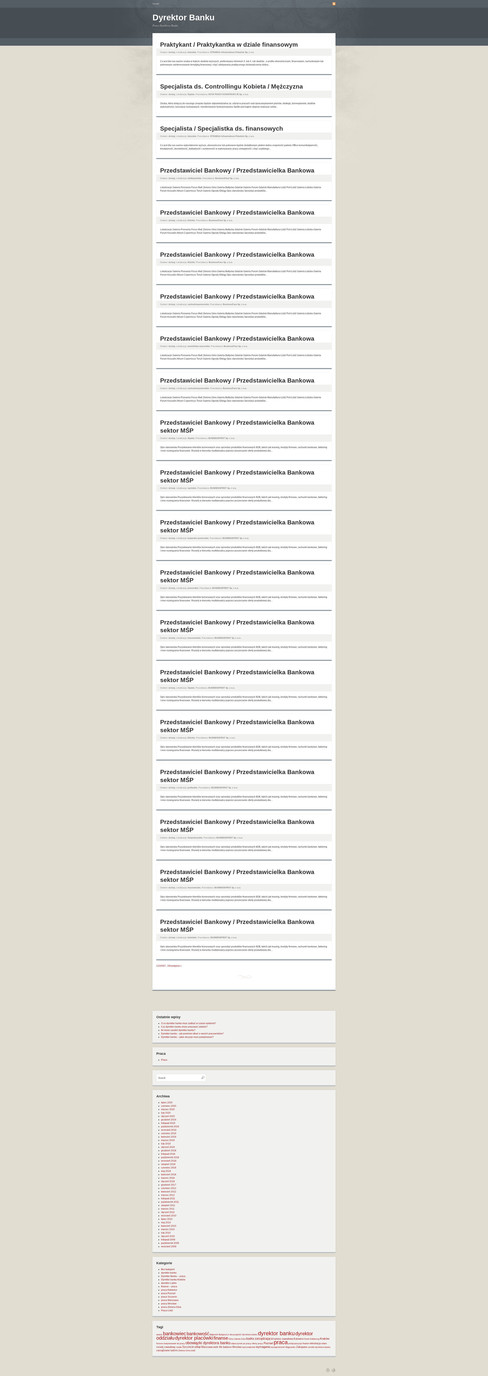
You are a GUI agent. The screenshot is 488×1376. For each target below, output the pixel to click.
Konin (306, 1339)
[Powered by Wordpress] (328, 1370)
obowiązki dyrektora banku (207, 1343)
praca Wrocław (169, 1303)
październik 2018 (170, 1157)
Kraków (324, 1338)
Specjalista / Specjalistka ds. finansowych (221, 128)
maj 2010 (166, 1222)
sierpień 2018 (168, 1164)
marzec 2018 (168, 1178)
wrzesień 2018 (168, 1160)
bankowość (198, 1333)
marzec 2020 (168, 1109)
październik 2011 (170, 1202)
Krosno (159, 1343)
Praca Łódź (167, 1310)
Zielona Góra (184, 1350)
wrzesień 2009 (168, 1246)
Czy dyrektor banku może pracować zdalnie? (184, 1026)
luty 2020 (166, 1113)
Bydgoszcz (224, 1334)
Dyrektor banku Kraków (173, 1279)
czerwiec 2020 (168, 1106)
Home (156, 4)
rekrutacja (315, 1343)
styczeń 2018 (168, 1181)
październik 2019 (170, 1126)
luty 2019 (166, 1143)
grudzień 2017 (168, 1184)
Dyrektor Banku (183, 17)
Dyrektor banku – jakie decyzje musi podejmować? (187, 1037)
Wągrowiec (290, 1347)
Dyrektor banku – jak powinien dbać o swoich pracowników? (192, 1033)
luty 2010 (166, 1232)
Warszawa (207, 1347)
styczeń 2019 (168, 1147)
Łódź (193, 1350)
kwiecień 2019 (168, 1136)
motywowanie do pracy (174, 1343)
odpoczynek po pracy (241, 1343)
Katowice (299, 1338)
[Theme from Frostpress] (334, 1370)
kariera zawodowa (283, 1338)
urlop (197, 1346)
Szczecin (188, 1346)
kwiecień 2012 (168, 1191)
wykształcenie (248, 1347)
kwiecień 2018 (168, 1174)
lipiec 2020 (167, 1102)
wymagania (263, 1346)
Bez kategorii (168, 1269)
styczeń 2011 (168, 1212)
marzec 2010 (168, 1229)
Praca (164, 1060)
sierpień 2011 (168, 1205)
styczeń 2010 (168, 1236)
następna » (176, 965)
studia (179, 1347)
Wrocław (237, 1347)
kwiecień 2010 (168, 1226)
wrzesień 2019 (168, 1130)
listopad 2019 (168, 1123)
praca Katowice (169, 1290)
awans (159, 1334)
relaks (324, 1343)
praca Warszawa (169, 1300)
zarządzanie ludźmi (167, 1350)
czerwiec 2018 (168, 1167)
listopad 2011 (168, 1198)
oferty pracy (257, 1343)
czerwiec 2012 (168, 1188)
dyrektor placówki (194, 1338)
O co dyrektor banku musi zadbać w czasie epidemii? (188, 1023)
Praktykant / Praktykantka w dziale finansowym (229, 44)
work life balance (222, 1347)
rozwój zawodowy (166, 1347)
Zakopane (301, 1347)
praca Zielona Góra (171, 1307)
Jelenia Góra (240, 1339)
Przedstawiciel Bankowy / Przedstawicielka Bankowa (237, 170)
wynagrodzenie (278, 1347)
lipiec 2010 (167, 1219)
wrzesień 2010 (168, 1215)
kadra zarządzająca (259, 1338)
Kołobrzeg (314, 1339)
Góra (231, 1339)
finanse (221, 1338)
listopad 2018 (168, 1154)
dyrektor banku (169, 1272)
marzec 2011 (167, 1208)
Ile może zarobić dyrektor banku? (178, 1030)
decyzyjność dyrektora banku (243, 1334)
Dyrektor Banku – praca (173, 1276)
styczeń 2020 (168, 1116)
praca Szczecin (169, 1296)
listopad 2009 (168, 1239)
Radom (306, 1343)
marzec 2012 (168, 1195)
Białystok (214, 1334)
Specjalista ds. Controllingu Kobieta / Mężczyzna (231, 86)
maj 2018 (166, 1171)
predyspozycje (295, 1343)
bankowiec (174, 1333)
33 (168, 965)
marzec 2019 (168, 1140)
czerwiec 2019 (168, 1133)
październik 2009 (170, 1243)
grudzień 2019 (168, 1119)
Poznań (268, 1343)
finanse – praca (169, 1286)
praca (281, 1342)
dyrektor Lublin (169, 1283)
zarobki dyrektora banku (319, 1347)
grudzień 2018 (168, 1150)
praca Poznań (168, 1293)
